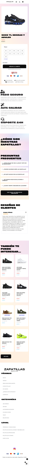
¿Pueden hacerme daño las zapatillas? (14, 169)
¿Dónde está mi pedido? (9, 391)
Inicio (4, 377)
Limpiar (6, 59)
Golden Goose (7, 412)
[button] (19, 2)
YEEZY (4, 415)
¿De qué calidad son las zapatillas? (13, 174)
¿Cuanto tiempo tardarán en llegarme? (15, 185)
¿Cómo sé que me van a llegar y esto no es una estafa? (14, 163)
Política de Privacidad (9, 432)
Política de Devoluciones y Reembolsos (13, 429)
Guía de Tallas (6, 386)
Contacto (5, 394)
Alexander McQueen (8, 409)
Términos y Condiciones (9, 427)
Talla (5, 46)
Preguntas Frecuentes (9, 383)
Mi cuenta (5, 389)
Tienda (4, 380)
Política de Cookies (8, 435)
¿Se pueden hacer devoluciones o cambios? (12, 180)
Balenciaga (6, 417)
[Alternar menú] (16, 2)
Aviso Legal (6, 438)
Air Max (5, 406)
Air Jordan (6, 403)
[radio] (6, 50)
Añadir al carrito (14, 66)
